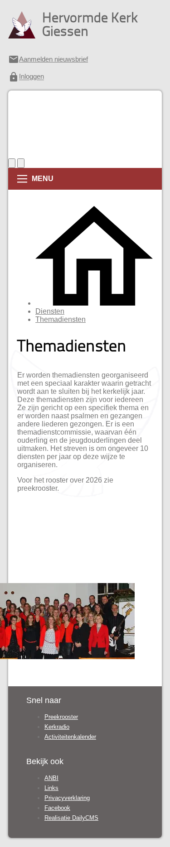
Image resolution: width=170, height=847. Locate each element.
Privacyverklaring (67, 797)
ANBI (51, 778)
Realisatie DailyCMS (71, 817)
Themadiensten (60, 319)
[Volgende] (20, 163)
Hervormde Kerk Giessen (90, 24)
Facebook (57, 807)
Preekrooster (61, 716)
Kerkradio (56, 726)
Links (51, 788)
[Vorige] (11, 163)
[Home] (94, 303)
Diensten (49, 311)
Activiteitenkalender (70, 736)
